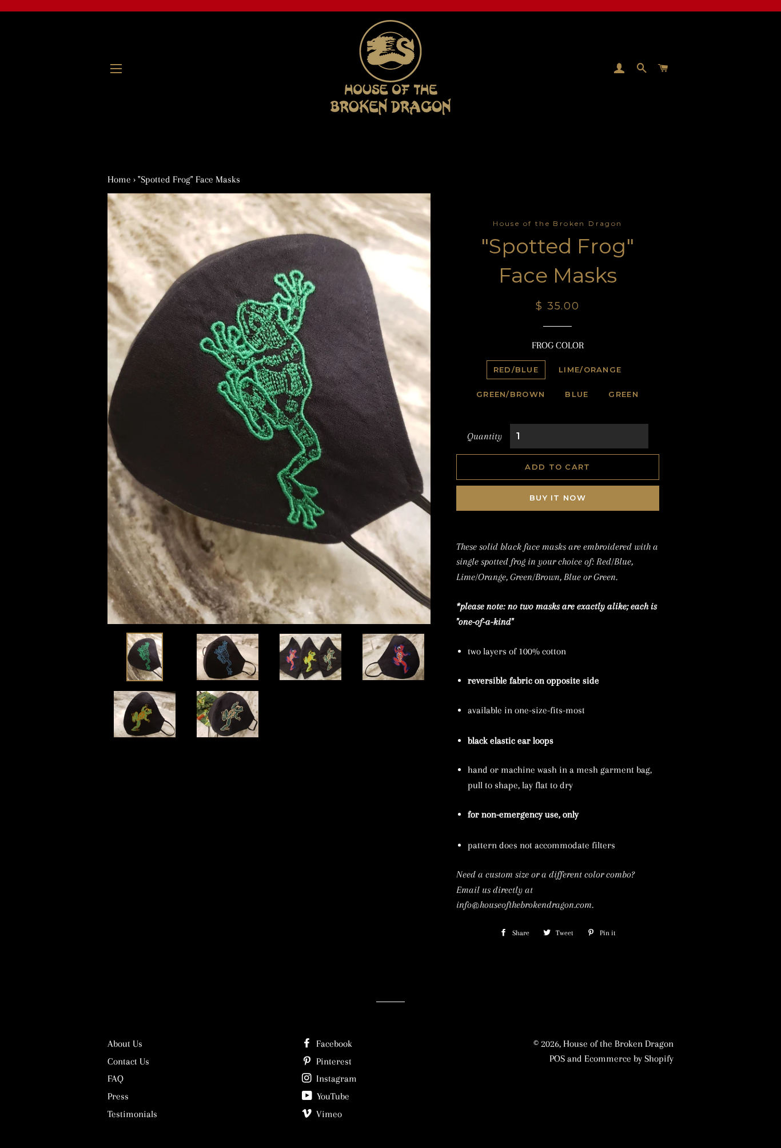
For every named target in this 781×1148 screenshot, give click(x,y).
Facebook (333, 1043)
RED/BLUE (516, 369)
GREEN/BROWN (510, 394)
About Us (124, 1043)
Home (119, 179)
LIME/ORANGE (590, 369)
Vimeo (328, 1114)
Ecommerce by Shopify (629, 1058)
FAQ (115, 1078)
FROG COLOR (558, 345)
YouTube (331, 1096)
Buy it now (557, 497)
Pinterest (333, 1061)
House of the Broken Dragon (618, 1043)
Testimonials (132, 1114)
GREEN (623, 394)
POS (557, 1058)
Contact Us (128, 1061)
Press (118, 1096)
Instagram (335, 1078)
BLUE (576, 394)
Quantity (484, 436)
